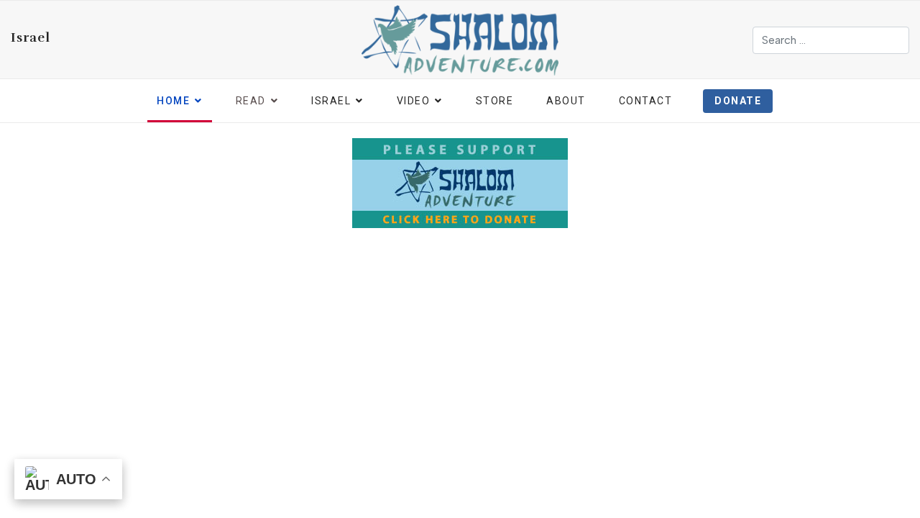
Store (495, 100)
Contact (646, 100)
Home (173, 100)
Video (414, 100)
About (566, 100)
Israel (30, 37)
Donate (737, 100)
